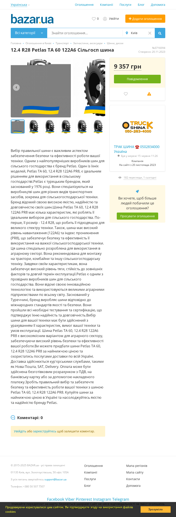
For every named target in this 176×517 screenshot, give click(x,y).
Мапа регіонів (136, 466)
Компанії (106, 5)
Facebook (55, 499)
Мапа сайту (134, 472)
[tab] (27, 418)
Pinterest (84, 499)
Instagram (102, 499)
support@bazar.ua (55, 479)
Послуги (125, 5)
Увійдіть (20, 431)
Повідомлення (137, 79)
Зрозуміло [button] (155, 509)
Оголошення (84, 5)
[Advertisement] (137, 274)
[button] (17, 512)
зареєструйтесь (45, 431)
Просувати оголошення (137, 216)
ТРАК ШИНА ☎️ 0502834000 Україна (136, 148)
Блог (141, 5)
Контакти (133, 479)
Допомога (158, 5)
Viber (70, 499)
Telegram (120, 499)
